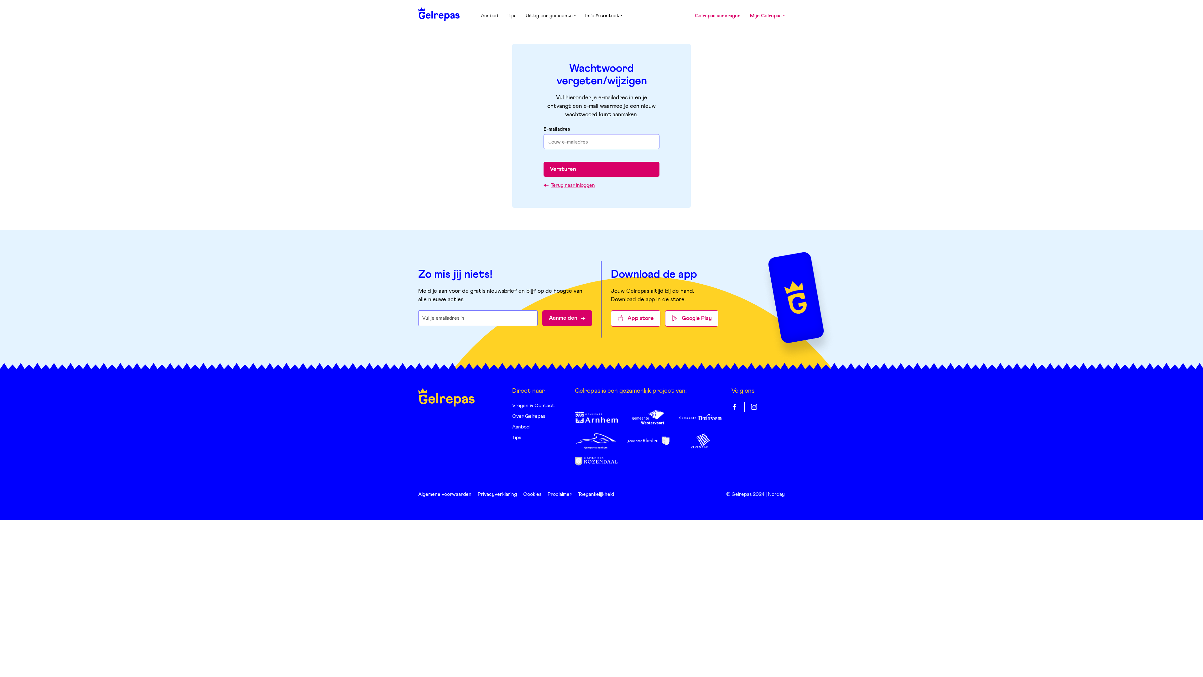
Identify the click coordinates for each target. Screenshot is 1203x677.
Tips (512, 15)
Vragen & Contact (533, 405)
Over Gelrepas (528, 416)
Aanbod (489, 15)
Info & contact (602, 15)
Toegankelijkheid (596, 494)
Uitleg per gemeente (549, 15)
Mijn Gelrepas (766, 15)
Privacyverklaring (497, 494)
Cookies (532, 494)
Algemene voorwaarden (444, 494)
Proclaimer (560, 494)
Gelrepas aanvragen (718, 15)
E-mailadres (557, 129)
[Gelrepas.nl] (439, 14)
